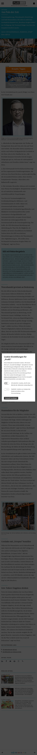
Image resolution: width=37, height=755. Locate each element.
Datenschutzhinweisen (10, 377)
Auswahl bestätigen (11, 398)
